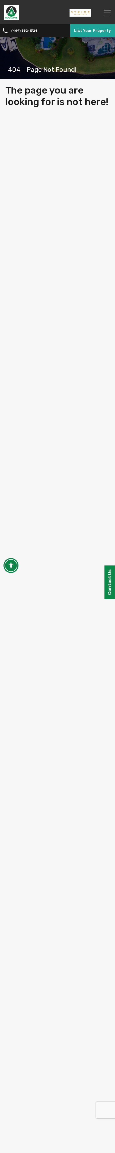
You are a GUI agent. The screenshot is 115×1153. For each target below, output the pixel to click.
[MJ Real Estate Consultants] (11, 17)
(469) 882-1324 (24, 30)
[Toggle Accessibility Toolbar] (11, 565)
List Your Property (92, 30)
